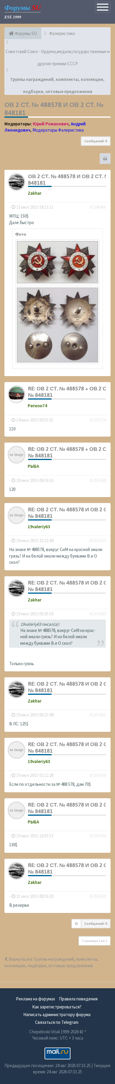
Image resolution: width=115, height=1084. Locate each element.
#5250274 (97, 420)
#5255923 (97, 540)
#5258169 (97, 896)
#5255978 (97, 775)
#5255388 (97, 480)
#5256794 (97, 836)
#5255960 (97, 614)
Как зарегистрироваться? (56, 1007)
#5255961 (97, 715)
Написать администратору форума (57, 1014)
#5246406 (97, 207)
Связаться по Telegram (56, 1022)
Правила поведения (78, 999)
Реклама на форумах (35, 999)
